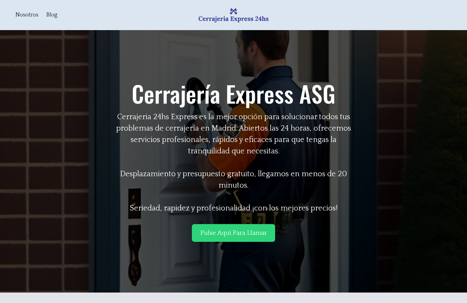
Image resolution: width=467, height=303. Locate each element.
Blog (52, 15)
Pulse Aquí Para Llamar (233, 232)
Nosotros (26, 15)
